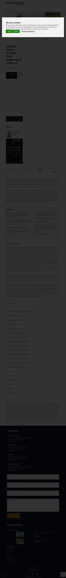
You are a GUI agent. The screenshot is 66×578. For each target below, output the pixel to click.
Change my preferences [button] (27, 31)
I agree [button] (9, 31)
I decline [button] (16, 31)
